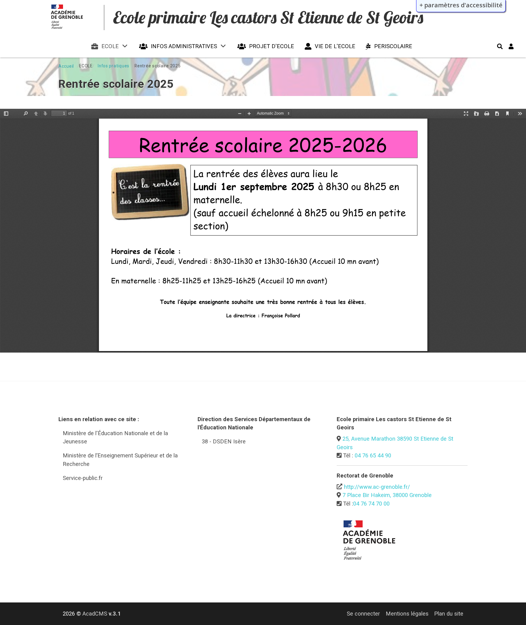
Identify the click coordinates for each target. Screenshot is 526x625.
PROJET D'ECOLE (271, 46)
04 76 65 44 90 (373, 455)
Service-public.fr (83, 478)
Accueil (66, 66)
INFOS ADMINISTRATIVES (184, 46)
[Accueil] (70, 30)
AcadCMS (101, 613)
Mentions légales (407, 613)
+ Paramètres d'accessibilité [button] (461, 5)
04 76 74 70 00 (371, 503)
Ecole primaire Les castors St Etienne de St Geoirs (268, 17)
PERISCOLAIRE (393, 46)
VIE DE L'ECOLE (335, 46)
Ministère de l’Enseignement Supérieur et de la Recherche (120, 459)
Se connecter (363, 613)
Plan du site (448, 613)
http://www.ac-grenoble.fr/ (377, 487)
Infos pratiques (113, 65)
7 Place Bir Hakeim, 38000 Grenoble (387, 495)
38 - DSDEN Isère (224, 441)
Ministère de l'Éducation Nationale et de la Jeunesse (115, 437)
